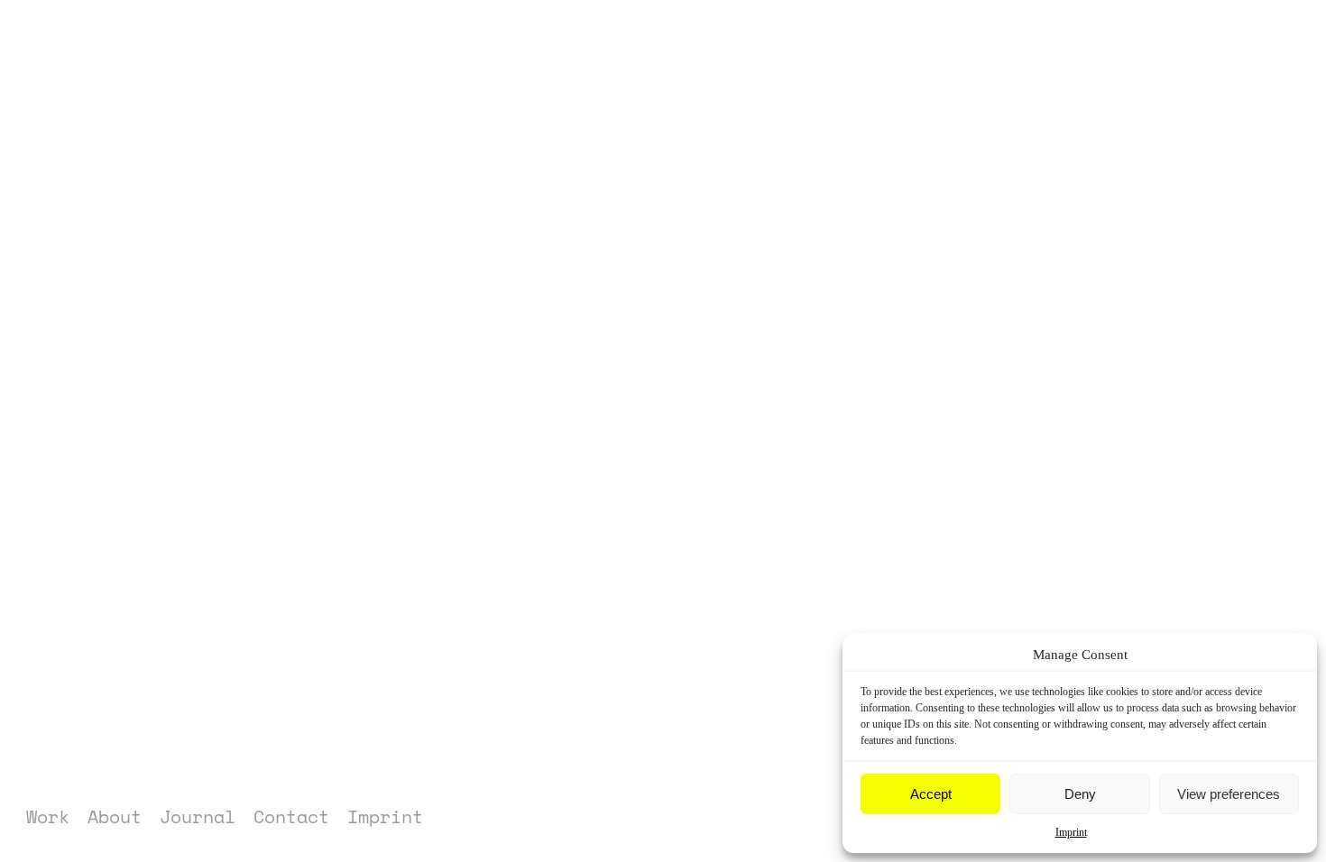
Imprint (1071, 832)
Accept (931, 794)
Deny (1080, 794)
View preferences (1228, 794)
